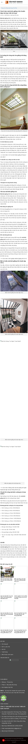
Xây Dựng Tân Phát (14, 15)
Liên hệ (3, 649)
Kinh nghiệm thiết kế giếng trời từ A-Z (17, 258)
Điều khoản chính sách (7, 654)
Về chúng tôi (5, 644)
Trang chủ (3, 8)
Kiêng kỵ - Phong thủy (7, 682)
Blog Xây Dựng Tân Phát (11, 8)
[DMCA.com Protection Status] (3, 698)
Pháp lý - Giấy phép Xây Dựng (9, 684)
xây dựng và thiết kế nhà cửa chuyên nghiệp (11, 551)
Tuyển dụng (5, 652)
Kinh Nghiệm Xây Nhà (7, 687)
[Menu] (2, 2)
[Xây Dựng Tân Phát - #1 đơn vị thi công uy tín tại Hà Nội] (14, 2)
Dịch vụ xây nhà (6, 646)
